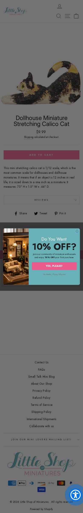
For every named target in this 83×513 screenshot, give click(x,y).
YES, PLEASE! (54, 266)
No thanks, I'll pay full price (54, 274)
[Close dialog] (77, 231)
